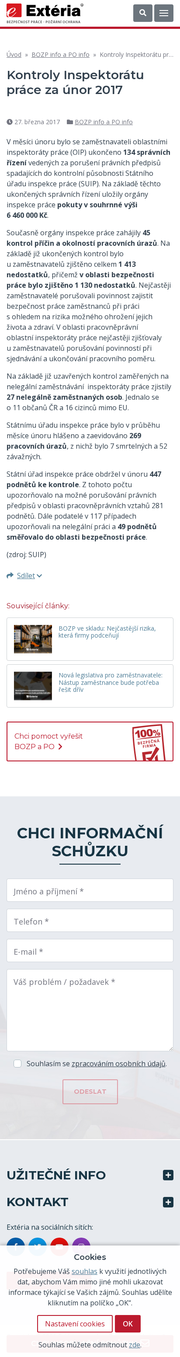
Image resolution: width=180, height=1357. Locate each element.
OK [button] (128, 1324)
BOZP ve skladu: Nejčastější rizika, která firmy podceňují (107, 632)
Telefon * (31, 921)
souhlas (84, 1271)
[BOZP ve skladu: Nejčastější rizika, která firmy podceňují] (33, 639)
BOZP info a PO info (60, 54)
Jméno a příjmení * (49, 891)
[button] (142, 13)
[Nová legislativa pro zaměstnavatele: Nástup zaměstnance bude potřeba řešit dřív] (33, 686)
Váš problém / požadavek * (64, 982)
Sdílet (26, 575)
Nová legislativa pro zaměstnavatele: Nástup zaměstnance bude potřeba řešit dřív (111, 683)
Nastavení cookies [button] (75, 1324)
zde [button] (134, 1345)
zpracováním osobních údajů (119, 1063)
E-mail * (28, 951)
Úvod (14, 54)
